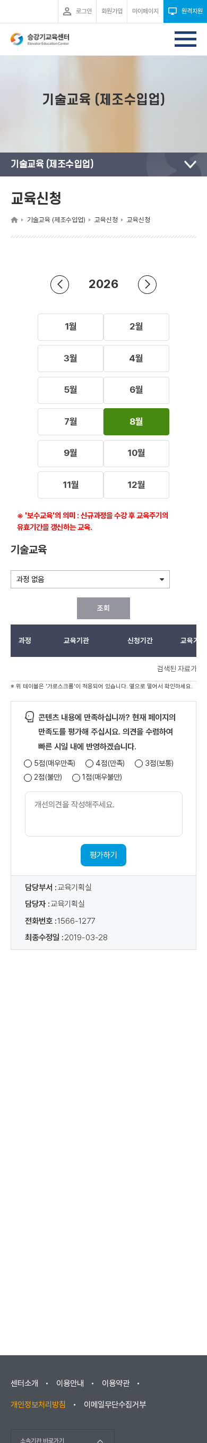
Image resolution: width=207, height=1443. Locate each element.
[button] (71, 327)
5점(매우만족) (54, 763)
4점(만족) (110, 763)
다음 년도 (147, 284)
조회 (103, 608)
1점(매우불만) (102, 777)
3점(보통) (159, 763)
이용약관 (116, 1383)
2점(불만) (48, 777)
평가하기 (103, 855)
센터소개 (24, 1383)
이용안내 (70, 1383)
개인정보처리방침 (38, 1405)
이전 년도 (59, 284)
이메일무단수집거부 (115, 1405)
